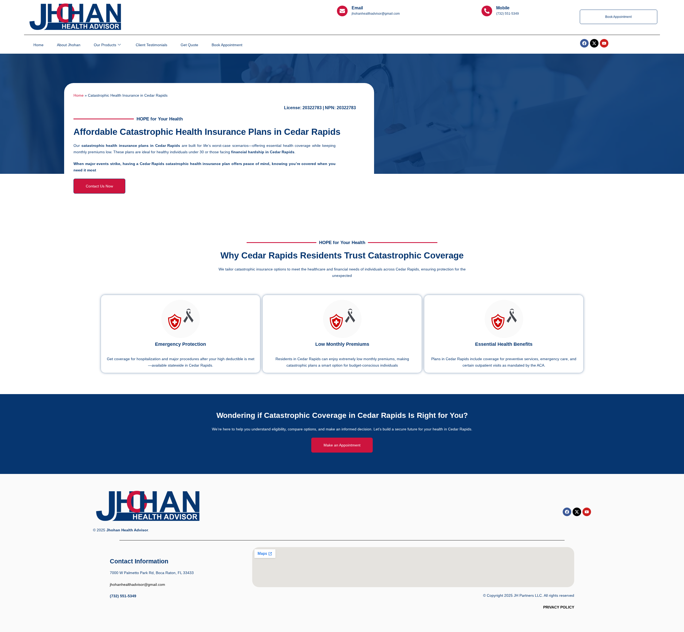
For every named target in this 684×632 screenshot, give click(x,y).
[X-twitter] (577, 512)
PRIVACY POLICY (558, 607)
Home (38, 45)
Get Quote (189, 45)
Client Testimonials (151, 45)
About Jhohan (68, 45)
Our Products (105, 45)
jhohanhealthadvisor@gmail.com (137, 584)
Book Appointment (227, 45)
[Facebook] (567, 512)
